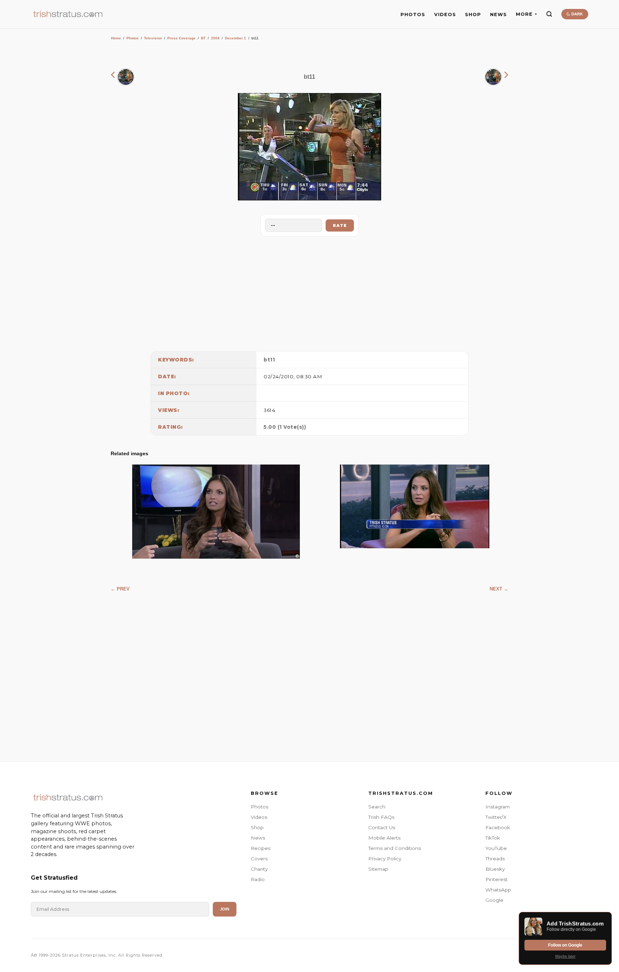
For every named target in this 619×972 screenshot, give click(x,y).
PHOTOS (412, 14)
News (258, 838)
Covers (259, 858)
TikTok (492, 838)
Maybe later (565, 956)
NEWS (498, 14)
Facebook (497, 827)
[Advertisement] (309, 292)
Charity (259, 869)
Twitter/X (496, 817)
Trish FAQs (381, 817)
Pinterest (496, 879)
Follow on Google (565, 945)
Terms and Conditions (394, 848)
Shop (257, 827)
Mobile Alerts (384, 838)
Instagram (497, 807)
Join (224, 909)
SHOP (473, 14)
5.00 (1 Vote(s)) (285, 427)
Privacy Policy (384, 858)
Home (116, 38)
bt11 (269, 360)
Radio (258, 879)
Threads (495, 858)
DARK (576, 14)
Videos (259, 817)
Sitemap (378, 869)
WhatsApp (498, 890)
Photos (132, 38)
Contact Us (381, 827)
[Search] (549, 14)
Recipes (260, 848)
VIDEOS (445, 14)
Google (494, 900)
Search (376, 807)
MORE (524, 14)
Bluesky (495, 869)
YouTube (496, 848)
